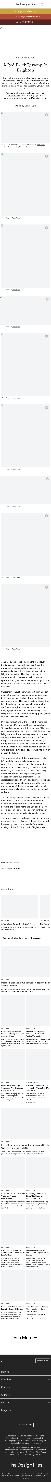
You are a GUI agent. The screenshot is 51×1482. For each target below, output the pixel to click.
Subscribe (42, 1360)
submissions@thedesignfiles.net (27, 1454)
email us (47, 1474)
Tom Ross (43, 147)
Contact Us (25, 1424)
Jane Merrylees (8, 662)
